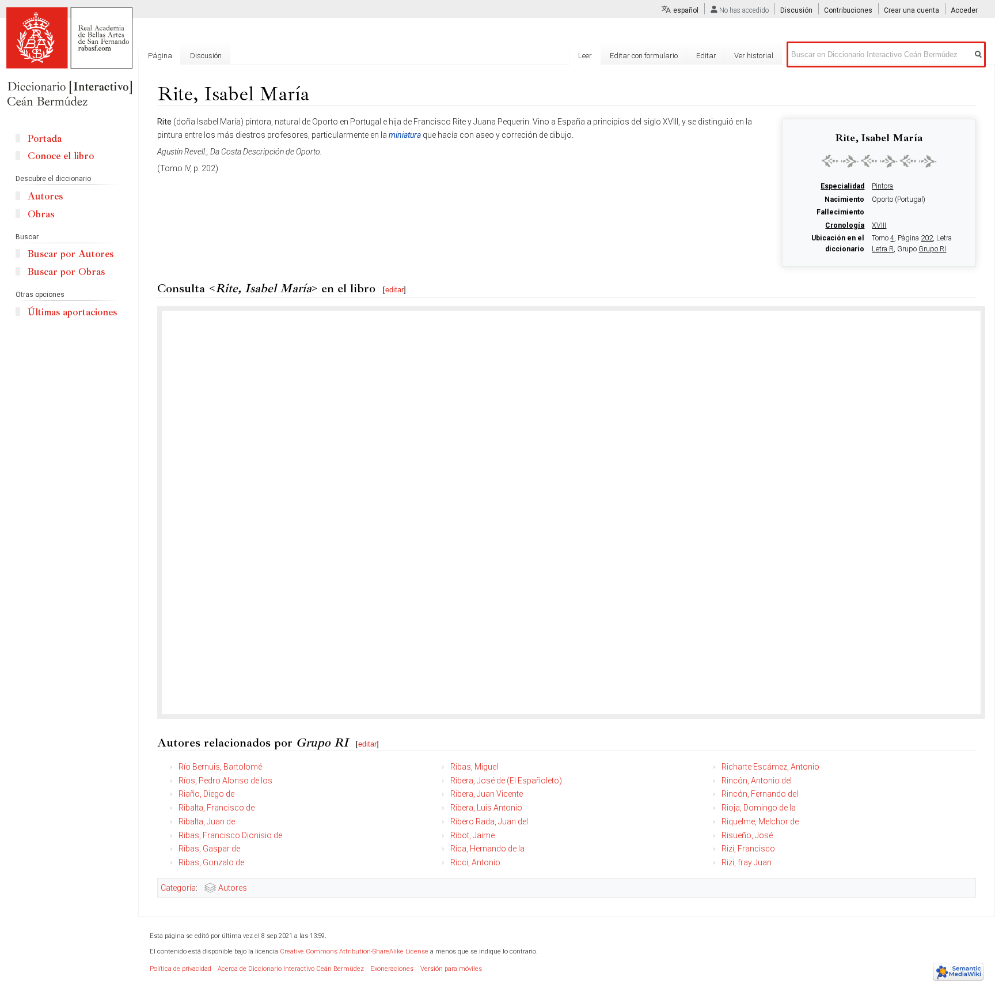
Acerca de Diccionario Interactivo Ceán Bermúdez (291, 969)
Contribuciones (848, 10)
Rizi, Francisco (748, 848)
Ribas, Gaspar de (209, 848)
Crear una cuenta (911, 10)
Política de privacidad (180, 969)
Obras (41, 214)
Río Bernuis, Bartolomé (220, 766)
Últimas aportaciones (72, 312)
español (685, 10)
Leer (585, 55)
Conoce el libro (61, 156)
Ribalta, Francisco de (217, 807)
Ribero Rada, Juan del (489, 821)
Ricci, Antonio (475, 862)
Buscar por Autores (70, 254)
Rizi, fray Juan (746, 862)
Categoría (178, 887)
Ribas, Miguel (474, 766)
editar (394, 289)
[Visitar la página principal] (69, 57)
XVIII (879, 225)
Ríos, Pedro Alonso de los (225, 780)
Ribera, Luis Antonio (486, 807)
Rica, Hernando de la (487, 848)
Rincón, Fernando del (759, 793)
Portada (45, 139)
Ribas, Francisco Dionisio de (230, 835)
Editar (706, 55)
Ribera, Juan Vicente (486, 793)
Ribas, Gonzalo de (211, 862)
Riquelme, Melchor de (760, 821)
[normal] (879, 161)
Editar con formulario (644, 55)
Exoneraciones (391, 969)
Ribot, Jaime (472, 835)
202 (927, 238)
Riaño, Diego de (206, 793)
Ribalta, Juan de (207, 821)
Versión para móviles (451, 969)
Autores (232, 887)
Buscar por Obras (66, 272)
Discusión (796, 10)
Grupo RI (932, 249)
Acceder (964, 10)
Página (160, 55)
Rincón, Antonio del (756, 780)
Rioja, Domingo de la (758, 807)
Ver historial (753, 55)
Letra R (883, 249)
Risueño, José (747, 835)
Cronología (844, 225)
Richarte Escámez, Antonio (770, 766)
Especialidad (842, 186)
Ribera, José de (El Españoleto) (506, 780)
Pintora (882, 186)
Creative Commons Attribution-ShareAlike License (354, 951)
